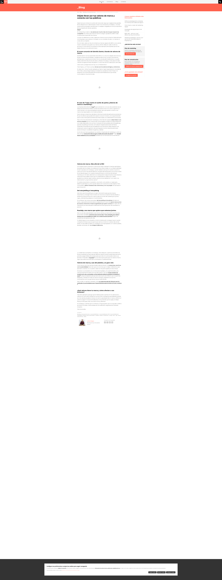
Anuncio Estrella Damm (94, 314)
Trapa (92, 107)
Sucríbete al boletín (131, 75)
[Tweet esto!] (107, 322)
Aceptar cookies (152, 572)
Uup (78, 12)
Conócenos (110, 1)
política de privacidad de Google (74, 570)
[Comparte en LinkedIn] (110, 322)
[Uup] (3, 2)
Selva (114, 315)
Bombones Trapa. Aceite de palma (89, 315)
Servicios (101, 1)
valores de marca (80, 316)
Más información (130, 53)
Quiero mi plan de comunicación (134, 66)
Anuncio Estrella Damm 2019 (104, 314)
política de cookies (65, 570)
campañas (97, 315)
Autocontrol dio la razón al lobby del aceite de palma (98, 133)
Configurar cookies (171, 572)
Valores (119, 315)
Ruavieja (91, 257)
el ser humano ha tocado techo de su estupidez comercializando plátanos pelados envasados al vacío (98, 274)
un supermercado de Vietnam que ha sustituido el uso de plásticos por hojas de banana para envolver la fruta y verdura (99, 282)
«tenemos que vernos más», (96, 214)
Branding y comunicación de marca (83, 314)
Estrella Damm (106, 315)
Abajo (78, 29)
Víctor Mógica (90, 321)
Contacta (123, 1)
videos (85, 316)
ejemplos (101, 315)
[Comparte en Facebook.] (105, 322)
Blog (117, 1)
